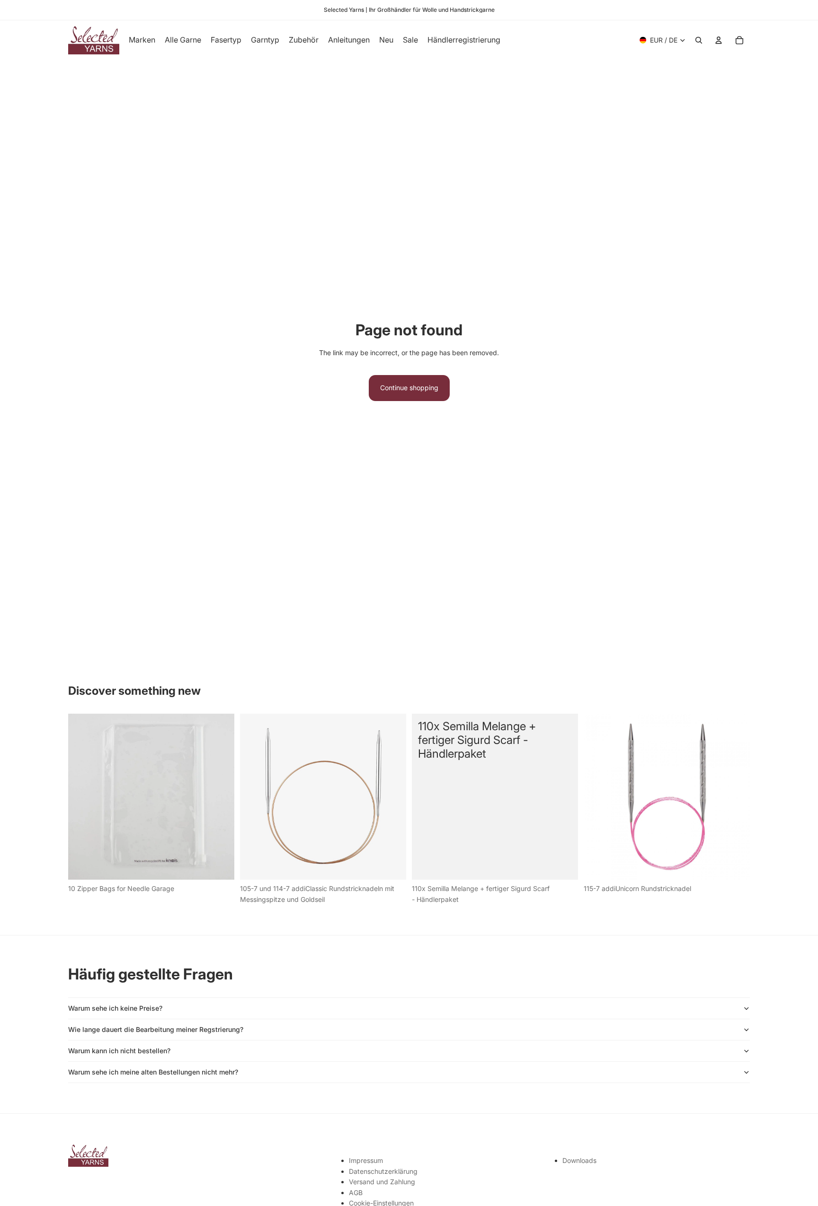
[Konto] (718, 40)
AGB (356, 1193)
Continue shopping (409, 388)
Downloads (579, 1160)
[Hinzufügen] (219, 865)
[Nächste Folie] (392, 797)
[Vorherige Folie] (254, 797)
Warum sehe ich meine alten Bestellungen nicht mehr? (153, 1072)
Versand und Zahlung (382, 1182)
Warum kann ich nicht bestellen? (119, 1051)
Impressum (366, 1160)
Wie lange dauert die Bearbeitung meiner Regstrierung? (155, 1029)
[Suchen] (698, 40)
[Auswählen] (391, 865)
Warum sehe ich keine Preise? (115, 1008)
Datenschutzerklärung (383, 1171)
